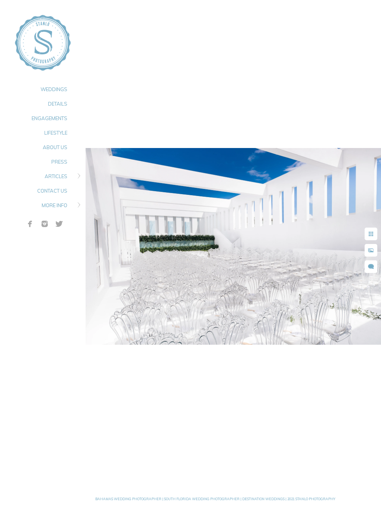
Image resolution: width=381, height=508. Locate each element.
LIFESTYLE (55, 133)
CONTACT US (52, 191)
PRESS (59, 162)
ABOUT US (55, 147)
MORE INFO (54, 205)
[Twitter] (59, 224)
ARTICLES (56, 176)
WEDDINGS (54, 89)
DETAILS (57, 104)
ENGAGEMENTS (49, 118)
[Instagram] (44, 224)
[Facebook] (30, 224)
